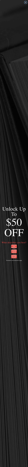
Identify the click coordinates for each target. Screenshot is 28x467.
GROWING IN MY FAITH (14, 251)
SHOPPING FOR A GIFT (14, 256)
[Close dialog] (25, 2)
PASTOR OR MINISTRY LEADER (14, 246)
